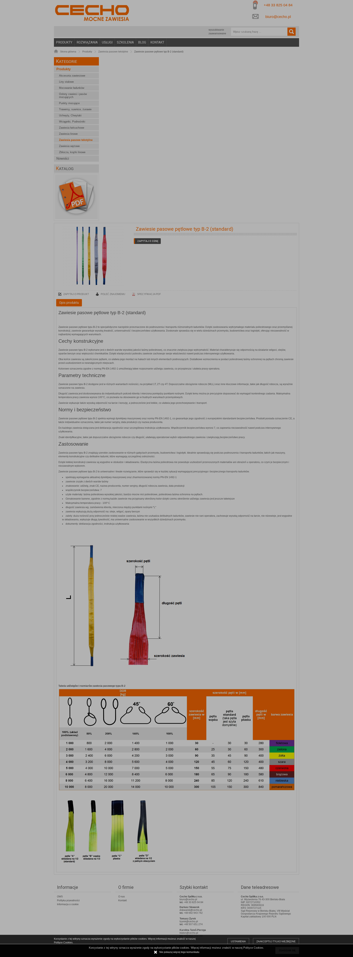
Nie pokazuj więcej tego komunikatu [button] (179, 952)
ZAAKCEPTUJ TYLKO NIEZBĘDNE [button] (276, 941)
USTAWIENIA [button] (238, 941)
